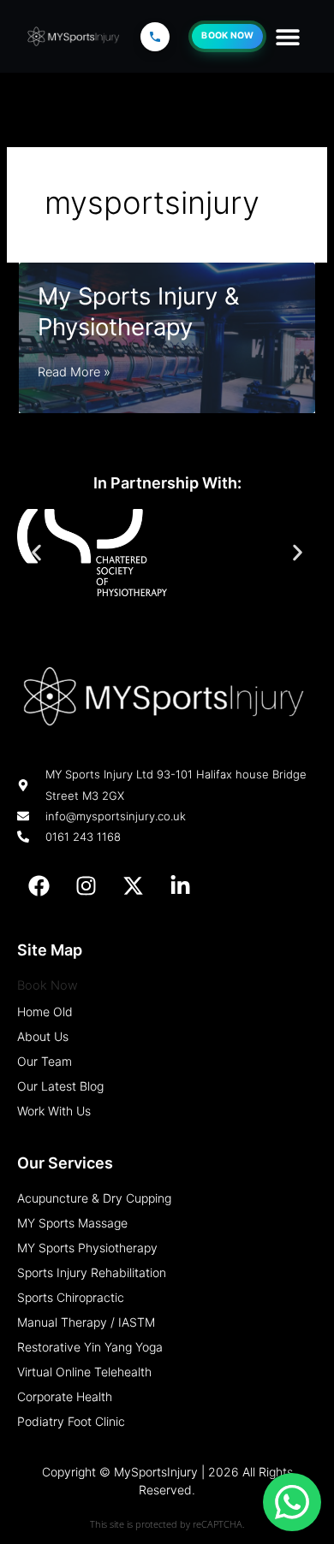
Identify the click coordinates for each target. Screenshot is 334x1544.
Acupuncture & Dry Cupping (94, 1198)
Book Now (47, 985)
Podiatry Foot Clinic (71, 1421)
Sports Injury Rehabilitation (91, 1272)
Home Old (45, 1011)
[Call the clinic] (155, 36)
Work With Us (54, 1110)
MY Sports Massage (72, 1223)
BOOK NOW (227, 35)
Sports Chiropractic (70, 1297)
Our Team (44, 1061)
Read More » (74, 374)
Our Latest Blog (60, 1086)
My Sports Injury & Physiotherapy (138, 311)
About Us (43, 1036)
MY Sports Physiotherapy (87, 1247)
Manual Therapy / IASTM (86, 1322)
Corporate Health (64, 1396)
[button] (287, 36)
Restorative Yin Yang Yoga (90, 1347)
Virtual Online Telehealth (84, 1371)
